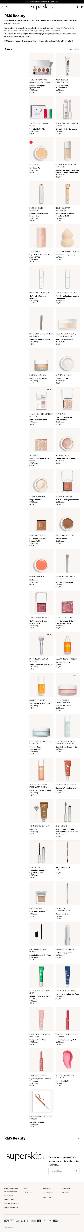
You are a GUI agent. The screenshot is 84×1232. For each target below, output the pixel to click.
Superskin (11, 1227)
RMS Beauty (14, 1138)
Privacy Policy (9, 1199)
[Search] (7, 6)
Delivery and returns (11, 1203)
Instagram (66, 1188)
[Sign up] (76, 1171)
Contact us (28, 1192)
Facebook (65, 1192)
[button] (77, 49)
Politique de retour (11, 1207)
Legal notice (8, 1195)
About (26, 1188)
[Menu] (2, 6)
